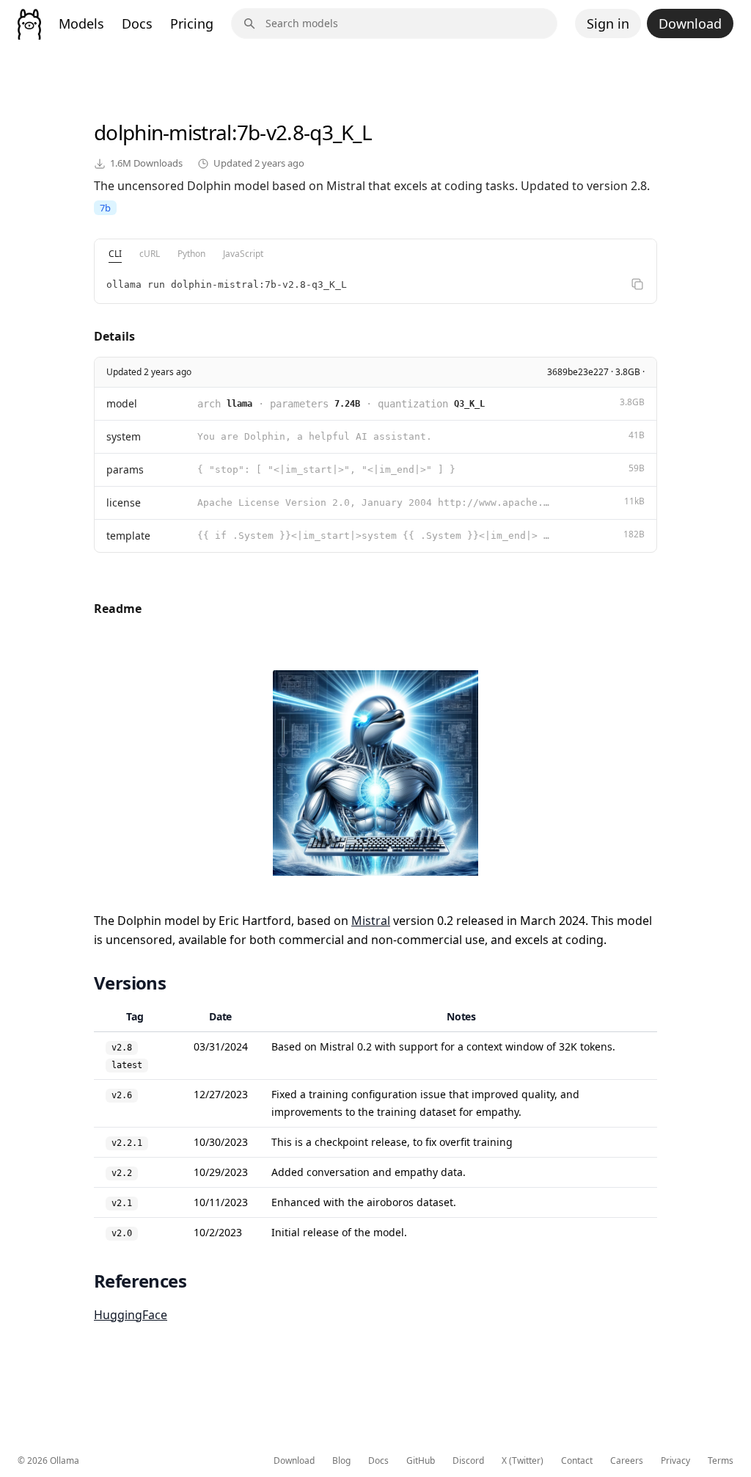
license (123, 502)
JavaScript (243, 253)
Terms (720, 1461)
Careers (626, 1461)
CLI (115, 253)
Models (81, 23)
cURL (149, 253)
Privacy (675, 1461)
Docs (137, 23)
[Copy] (637, 284)
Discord (468, 1461)
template (128, 535)
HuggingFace (130, 1315)
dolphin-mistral (163, 132)
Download (690, 23)
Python (191, 253)
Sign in (608, 23)
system (123, 436)
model (121, 403)
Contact (577, 1461)
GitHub (420, 1461)
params (125, 469)
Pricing (191, 23)
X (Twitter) (522, 1461)
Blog (341, 1461)
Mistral (370, 920)
